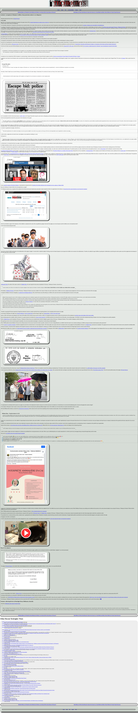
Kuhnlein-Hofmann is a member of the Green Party (63, 150)
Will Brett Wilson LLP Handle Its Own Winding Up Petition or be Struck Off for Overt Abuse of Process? (37, 12)
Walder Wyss (24, 284)
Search (73, 709)
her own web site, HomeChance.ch (57, 425)
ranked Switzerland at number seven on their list (39, 22)
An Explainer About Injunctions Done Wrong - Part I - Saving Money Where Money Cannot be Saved (19, 681)
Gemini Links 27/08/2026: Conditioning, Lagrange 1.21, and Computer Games (15, 641)
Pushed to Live (4, 667)
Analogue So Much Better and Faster (8, 659)
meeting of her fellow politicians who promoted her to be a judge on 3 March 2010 (48, 185)
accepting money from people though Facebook (15, 433)
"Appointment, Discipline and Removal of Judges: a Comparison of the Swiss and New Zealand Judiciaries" (95, 44)
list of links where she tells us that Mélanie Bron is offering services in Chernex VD (26, 425)
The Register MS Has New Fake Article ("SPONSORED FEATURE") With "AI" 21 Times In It (17, 645)
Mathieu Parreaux (10, 290)
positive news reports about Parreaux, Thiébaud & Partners (114, 27)
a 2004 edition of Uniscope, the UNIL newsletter (96, 368)
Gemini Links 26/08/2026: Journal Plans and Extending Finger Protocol (14, 678)
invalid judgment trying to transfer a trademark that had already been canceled (32, 328)
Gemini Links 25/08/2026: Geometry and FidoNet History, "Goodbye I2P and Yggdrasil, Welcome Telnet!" (20, 686)
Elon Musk (103, 148)
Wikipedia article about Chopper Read (12, 603)
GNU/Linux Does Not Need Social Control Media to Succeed (12, 621)
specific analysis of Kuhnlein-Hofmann (11, 185)
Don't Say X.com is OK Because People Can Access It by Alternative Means (15, 662)
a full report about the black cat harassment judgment (60, 518)
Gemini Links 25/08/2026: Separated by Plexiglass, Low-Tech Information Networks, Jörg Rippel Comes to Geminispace (22, 700)
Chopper (123, 58)
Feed (76, 709)
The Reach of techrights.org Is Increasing (9, 664)
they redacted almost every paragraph (39, 511)
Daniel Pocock (17, 18)
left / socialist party (29, 313)
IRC (69, 709)
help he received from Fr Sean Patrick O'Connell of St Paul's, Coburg (67, 56)
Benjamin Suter (15, 44)
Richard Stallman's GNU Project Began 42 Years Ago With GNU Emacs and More (16, 671)
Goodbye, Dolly (4, 655)
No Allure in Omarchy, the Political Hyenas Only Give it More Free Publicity (14, 625)
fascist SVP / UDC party (68, 46)
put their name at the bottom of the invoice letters (84, 315)
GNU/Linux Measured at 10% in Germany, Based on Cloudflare (13, 669)
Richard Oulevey (9, 566)
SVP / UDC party (60, 154)
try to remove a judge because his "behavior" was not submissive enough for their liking (100, 46)
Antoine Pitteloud (20, 313)
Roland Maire (46, 313)
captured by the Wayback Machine (25, 292)
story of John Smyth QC (40, 317)
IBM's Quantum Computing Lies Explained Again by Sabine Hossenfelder (14, 652)
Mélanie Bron (61, 328)
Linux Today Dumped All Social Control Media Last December (12, 660)
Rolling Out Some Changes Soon (7, 695)
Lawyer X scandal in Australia (9, 324)
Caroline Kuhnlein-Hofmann (7, 150)
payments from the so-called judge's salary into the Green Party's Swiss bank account (27, 153)
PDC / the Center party (55, 313)
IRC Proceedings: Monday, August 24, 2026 (9, 698)
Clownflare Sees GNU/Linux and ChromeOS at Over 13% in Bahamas (14, 631)
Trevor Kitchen (4, 33)
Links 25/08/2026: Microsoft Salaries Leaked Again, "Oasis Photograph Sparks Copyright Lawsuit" (18, 688)
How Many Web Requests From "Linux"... (9, 679)
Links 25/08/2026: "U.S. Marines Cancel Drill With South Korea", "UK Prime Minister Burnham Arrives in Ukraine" (21, 683)
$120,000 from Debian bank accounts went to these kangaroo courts (21, 597)
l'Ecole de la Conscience (24, 408)
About (67, 709)
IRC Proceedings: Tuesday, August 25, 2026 (9, 676)
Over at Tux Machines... (6, 638)
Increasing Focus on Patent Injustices (8, 634)
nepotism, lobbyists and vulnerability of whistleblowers (93, 25)
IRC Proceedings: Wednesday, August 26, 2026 (10, 640)
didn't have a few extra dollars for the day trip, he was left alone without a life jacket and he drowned (109, 597)
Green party (123, 150)
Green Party (6, 154)
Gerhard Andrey (90, 150)
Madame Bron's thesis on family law (27, 368)
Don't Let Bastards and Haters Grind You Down (10, 627)
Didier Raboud (15, 151)
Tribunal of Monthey (29, 301)
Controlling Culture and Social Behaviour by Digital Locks (11, 653)
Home (64, 709)
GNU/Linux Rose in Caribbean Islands (8, 650)
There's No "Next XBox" (6, 636)
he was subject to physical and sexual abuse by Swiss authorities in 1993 (34, 34)
